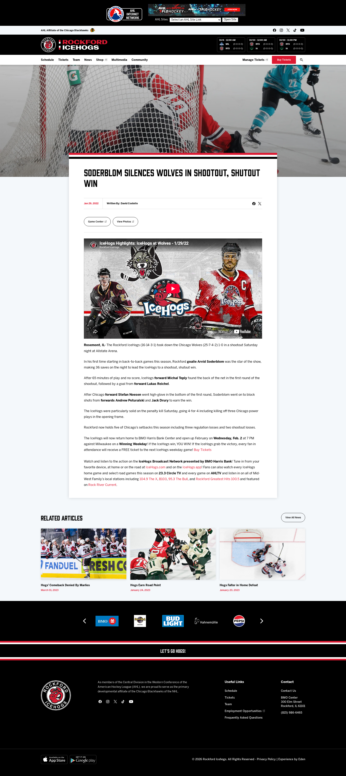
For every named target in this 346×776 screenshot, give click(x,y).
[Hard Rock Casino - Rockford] (108, 621)
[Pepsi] (207, 621)
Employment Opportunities (243, 711)
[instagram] (281, 30)
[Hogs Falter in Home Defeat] (262, 554)
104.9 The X (148, 479)
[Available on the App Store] (54, 759)
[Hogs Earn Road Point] (173, 554)
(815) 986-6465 (291, 713)
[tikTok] (295, 30)
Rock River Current (102, 485)
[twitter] (288, 30)
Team (76, 60)
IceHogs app (192, 467)
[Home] (74, 44)
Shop (100, 60)
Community (140, 60)
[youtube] (302, 30)
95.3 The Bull (178, 479)
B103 (163, 479)
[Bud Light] (141, 621)
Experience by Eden (291, 759)
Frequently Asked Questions (244, 718)
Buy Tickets (202, 450)
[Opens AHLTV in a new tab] (196, 9)
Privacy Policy (266, 759)
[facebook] (274, 30)
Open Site (230, 19)
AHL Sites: (162, 19)
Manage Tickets (253, 60)
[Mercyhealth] (240, 621)
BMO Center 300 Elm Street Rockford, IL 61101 (293, 702)
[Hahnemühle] (174, 621)
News (88, 60)
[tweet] (259, 203)
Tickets (63, 60)
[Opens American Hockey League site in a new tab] (124, 14)
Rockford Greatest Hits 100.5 (217, 479)
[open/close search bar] (301, 59)
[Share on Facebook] (253, 203)
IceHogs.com (155, 467)
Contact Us (288, 691)
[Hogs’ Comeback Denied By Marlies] (83, 554)
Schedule (47, 60)
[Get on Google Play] (83, 759)
